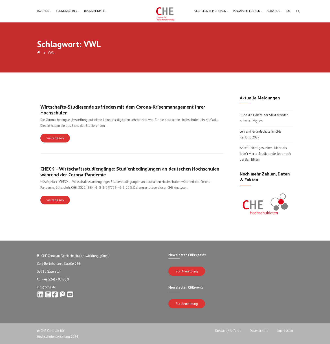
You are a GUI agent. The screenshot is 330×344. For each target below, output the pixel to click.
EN (288, 11)
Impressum (285, 331)
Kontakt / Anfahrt (228, 331)
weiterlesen (55, 138)
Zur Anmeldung (187, 271)
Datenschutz (259, 331)
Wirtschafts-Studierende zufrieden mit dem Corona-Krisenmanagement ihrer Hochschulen (122, 110)
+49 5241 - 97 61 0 (55, 279)
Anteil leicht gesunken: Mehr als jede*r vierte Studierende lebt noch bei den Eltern (265, 154)
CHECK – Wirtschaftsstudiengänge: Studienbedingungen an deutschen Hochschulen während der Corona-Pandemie (129, 172)
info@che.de (46, 287)
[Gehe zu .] (39, 52)
